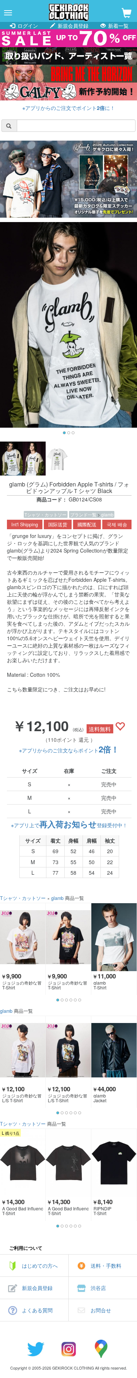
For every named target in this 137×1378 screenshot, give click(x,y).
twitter (36, 1349)
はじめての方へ (40, 1265)
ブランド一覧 (84, 514)
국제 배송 (117, 524)
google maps (101, 1349)
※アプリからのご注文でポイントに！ (68, 107)
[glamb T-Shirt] (114, 937)
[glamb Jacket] (114, 1050)
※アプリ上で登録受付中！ (69, 825)
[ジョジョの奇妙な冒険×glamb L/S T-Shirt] (22, 1050)
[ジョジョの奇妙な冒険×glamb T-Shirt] (22, 937)
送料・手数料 (106, 1265)
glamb (107, 514)
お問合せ (101, 1310)
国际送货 (57, 524)
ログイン (27, 25)
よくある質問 (37, 1310)
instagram (69, 1349)
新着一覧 (118, 25)
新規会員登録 (72, 25)
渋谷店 (98, 1287)
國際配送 (86, 524)
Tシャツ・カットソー (45, 514)
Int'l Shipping (24, 524)
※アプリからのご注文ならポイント (69, 750)
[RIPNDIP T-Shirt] (114, 1163)
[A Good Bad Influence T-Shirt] (22, 1163)
